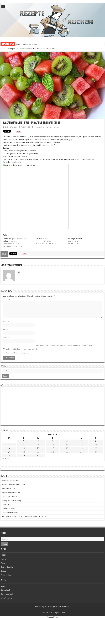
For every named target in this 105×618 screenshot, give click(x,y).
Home (3, 49)
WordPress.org (6, 598)
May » (9, 458)
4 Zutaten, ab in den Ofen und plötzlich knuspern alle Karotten (24, 516)
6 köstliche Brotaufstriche (11, 481)
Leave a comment (54, 127)
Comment (7, 299)
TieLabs (67, 606)
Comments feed (7, 594)
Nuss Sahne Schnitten (9, 497)
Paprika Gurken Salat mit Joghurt (27, 44)
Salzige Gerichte (7, 567)
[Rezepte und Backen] (52, 19)
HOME (3, 555)
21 (9, 452)
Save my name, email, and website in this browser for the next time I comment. (64, 345)
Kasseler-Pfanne (42, 239)
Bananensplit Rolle (8, 489)
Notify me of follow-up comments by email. (22, 349)
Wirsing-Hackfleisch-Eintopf (12, 501)
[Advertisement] (52, 406)
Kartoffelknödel (7, 504)
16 (38, 448)
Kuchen (3, 559)
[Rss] (53, 609)
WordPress (49, 606)
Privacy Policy (6, 575)
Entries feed (5, 590)
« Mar (4, 458)
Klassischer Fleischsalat (10, 512)
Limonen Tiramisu (8, 508)
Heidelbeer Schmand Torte (11, 493)
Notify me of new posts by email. (18, 353)
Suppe (3, 571)
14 (9, 448)
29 (23, 455)
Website (6, 337)
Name (6, 322)
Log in (3, 586)
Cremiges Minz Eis (75, 239)
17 (52, 448)
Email (5, 329)
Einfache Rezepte (11, 127)
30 (38, 455)
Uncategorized (12, 49)
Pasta (3, 563)
